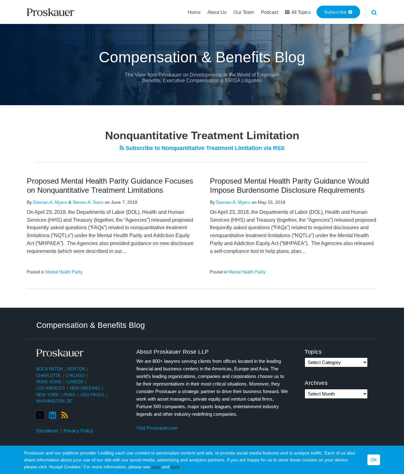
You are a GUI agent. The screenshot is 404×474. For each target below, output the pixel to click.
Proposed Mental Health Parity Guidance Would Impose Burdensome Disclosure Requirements (289, 185)
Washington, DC (54, 401)
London (74, 382)
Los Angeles (50, 388)
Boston (76, 369)
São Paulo (92, 394)
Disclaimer (47, 430)
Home (194, 12)
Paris (69, 394)
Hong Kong (49, 382)
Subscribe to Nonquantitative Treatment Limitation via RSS (204, 148)
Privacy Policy (78, 430)
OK (374, 459)
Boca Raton (49, 369)
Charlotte (48, 375)
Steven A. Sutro (88, 202)
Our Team (244, 12)
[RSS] (64, 415)
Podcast (269, 12)
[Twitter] (40, 415)
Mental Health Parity (64, 272)
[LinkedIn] (52, 415)
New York (47, 394)
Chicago (75, 375)
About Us (217, 12)
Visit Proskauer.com (157, 428)
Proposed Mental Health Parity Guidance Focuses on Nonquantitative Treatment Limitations (110, 185)
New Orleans (85, 388)
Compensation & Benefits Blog (202, 57)
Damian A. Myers (50, 202)
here (156, 466)
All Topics (300, 12)
